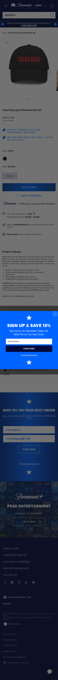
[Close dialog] (55, 314)
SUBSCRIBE (29, 349)
